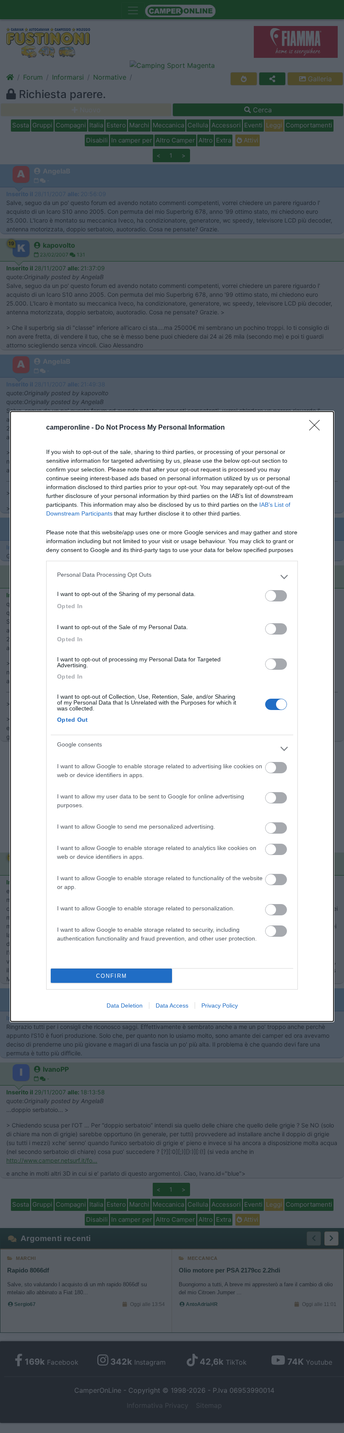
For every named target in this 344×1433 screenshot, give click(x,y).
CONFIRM (111, 976)
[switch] (276, 595)
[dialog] (172, 716)
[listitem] (172, 577)
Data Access (172, 1005)
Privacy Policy (219, 1005)
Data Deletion (125, 1005)
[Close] (317, 428)
